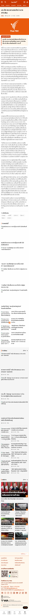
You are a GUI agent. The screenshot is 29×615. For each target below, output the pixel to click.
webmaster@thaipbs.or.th (11, 588)
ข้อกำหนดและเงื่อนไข (19, 558)
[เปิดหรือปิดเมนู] (24, 2)
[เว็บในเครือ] (2, 2)
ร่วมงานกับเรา (3, 565)
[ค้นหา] (5, 2)
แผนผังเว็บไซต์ (4, 558)
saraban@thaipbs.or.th (19, 590)
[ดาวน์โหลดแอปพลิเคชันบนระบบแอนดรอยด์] (13, 576)
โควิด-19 (22, 215)
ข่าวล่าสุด (3, 215)
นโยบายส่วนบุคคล (4, 562)
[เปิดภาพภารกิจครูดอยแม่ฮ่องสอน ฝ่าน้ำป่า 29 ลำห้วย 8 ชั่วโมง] (7, 521)
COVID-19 (16, 215)
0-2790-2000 (6, 586)
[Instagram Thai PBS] (8, 593)
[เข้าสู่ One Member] (27, 2)
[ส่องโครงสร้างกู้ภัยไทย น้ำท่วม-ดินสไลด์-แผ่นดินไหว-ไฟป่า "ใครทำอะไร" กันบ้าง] (5, 463)
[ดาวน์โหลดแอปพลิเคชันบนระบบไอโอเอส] (13, 572)
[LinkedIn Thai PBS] (26, 593)
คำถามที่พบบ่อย (4, 560)
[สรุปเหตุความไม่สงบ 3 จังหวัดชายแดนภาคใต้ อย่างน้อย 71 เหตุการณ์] (21, 521)
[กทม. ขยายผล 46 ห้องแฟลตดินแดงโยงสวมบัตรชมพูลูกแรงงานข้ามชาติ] (21, 536)
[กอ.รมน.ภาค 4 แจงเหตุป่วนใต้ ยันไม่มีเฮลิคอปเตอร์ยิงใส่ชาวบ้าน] (5, 321)
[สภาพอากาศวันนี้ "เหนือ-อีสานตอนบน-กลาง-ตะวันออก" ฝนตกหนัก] (14, 360)
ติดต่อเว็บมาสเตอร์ (18, 560)
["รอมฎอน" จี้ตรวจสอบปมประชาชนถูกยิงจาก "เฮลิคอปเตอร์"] (21, 506)
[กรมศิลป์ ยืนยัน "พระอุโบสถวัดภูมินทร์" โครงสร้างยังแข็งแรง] (14, 297)
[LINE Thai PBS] (14, 593)
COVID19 (9, 218)
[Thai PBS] (14, 2)
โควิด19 (3, 218)
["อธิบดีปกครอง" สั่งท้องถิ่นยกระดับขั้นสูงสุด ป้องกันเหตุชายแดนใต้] (5, 328)
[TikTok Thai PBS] (20, 593)
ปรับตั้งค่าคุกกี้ (17, 565)
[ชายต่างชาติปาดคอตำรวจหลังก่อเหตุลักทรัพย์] (7, 506)
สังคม (2, 15)
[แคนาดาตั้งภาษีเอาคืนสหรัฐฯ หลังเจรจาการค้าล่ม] (14, 489)
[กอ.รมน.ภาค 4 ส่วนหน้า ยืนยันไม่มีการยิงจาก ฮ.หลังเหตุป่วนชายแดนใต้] (7, 536)
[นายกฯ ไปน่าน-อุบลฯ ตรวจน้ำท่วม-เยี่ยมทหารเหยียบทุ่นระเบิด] (5, 313)
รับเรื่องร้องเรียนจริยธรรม (20, 562)
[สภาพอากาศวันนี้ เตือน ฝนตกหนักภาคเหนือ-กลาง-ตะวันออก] (5, 430)
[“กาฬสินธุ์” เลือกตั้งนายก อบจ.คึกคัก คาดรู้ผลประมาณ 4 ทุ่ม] (14, 276)
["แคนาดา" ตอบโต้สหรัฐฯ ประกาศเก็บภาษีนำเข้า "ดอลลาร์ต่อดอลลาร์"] (14, 254)
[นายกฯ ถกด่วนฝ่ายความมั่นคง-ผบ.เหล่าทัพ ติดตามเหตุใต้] (5, 335)
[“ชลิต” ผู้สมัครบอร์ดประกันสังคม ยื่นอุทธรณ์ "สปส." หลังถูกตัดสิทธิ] (5, 471)
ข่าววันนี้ (9, 215)
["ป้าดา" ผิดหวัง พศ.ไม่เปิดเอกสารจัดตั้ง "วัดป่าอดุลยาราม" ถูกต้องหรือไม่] (5, 454)
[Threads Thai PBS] (11, 593)
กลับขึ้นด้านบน (23, 554)
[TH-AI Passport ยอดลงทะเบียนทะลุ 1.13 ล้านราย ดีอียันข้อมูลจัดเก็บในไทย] (5, 437)
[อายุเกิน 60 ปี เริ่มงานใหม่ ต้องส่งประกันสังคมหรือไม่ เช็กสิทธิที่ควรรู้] (14, 409)
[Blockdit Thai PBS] (23, 593)
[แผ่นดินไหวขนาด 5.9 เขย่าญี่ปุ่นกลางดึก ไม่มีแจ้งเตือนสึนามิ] (14, 233)
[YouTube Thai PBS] (17, 593)
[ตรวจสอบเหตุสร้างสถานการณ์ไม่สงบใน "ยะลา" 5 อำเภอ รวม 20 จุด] (5, 342)
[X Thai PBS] (5, 593)
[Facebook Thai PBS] (2, 593)
